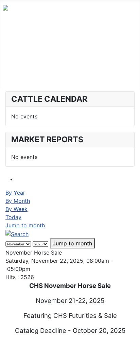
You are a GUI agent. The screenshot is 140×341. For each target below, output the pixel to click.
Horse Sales (18, 66)
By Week (16, 209)
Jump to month (25, 225)
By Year (15, 192)
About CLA (17, 77)
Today (13, 217)
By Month (17, 200)
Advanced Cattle (24, 45)
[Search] (17, 233)
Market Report (21, 55)
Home (10, 34)
